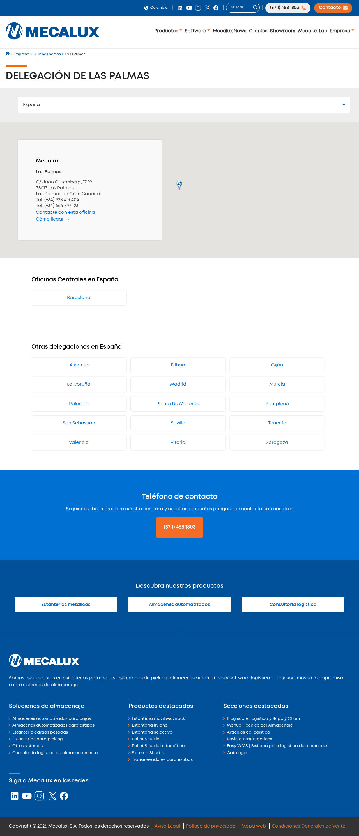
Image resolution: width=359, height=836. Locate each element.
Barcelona (78, 298)
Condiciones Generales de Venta (309, 826)
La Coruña (78, 384)
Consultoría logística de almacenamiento (55, 753)
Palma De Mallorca (178, 404)
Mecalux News (229, 31)
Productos (167, 31)
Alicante (79, 365)
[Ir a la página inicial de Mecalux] (8, 54)
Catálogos (237, 753)
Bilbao (178, 365)
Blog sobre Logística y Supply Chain (263, 719)
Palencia (79, 404)
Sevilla (178, 423)
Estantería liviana (150, 725)
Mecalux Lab (313, 31)
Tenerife (277, 423)
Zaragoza (277, 442)
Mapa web (253, 826)
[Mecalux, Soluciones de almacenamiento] (52, 41)
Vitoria (178, 442)
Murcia (277, 384)
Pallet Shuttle (145, 739)
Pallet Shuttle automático (158, 746)
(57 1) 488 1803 (179, 527)
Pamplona (277, 404)
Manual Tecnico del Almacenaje (260, 725)
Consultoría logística (293, 605)
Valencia (79, 442)
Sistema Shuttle (148, 753)
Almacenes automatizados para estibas (53, 725)
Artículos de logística (248, 732)
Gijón (277, 365)
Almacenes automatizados (179, 605)
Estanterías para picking (37, 739)
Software (196, 31)
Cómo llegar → (52, 219)
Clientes (258, 31)
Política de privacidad (211, 826)
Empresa (340, 31)
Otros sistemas (27, 746)
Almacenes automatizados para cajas (51, 719)
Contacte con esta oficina (65, 212)
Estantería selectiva (152, 732)
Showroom (282, 31)
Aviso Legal (167, 826)
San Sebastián (79, 423)
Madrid (178, 384)
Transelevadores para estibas (162, 760)
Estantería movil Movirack (158, 719)
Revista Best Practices (249, 739)
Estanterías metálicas (65, 605)
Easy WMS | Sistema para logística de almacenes (277, 746)
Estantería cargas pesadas (40, 732)
